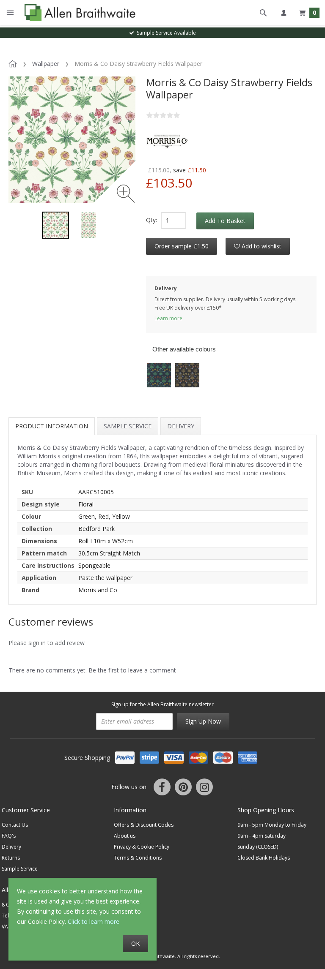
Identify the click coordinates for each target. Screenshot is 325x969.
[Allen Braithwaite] (78, 12)
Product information (51, 426)
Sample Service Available (165, 32)
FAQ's (9, 835)
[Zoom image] (126, 194)
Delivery (180, 426)
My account (283, 12)
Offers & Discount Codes (144, 824)
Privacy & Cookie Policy (141, 846)
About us (124, 835)
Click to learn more (93, 921)
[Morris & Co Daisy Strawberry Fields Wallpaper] (55, 225)
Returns (11, 857)
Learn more (168, 318)
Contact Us (15, 824)
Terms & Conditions (138, 857)
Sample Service (127, 426)
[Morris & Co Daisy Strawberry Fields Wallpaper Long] (88, 225)
